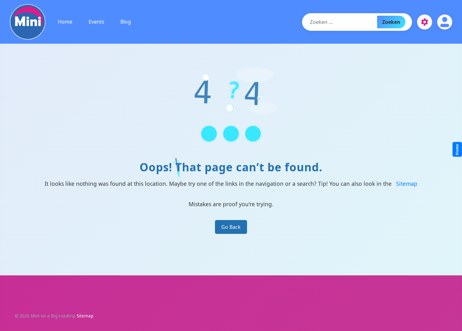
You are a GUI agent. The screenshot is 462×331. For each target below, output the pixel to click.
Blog (125, 21)
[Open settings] (424, 22)
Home (65, 21)
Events (96, 21)
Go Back (231, 226)
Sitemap (406, 183)
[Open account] (444, 22)
